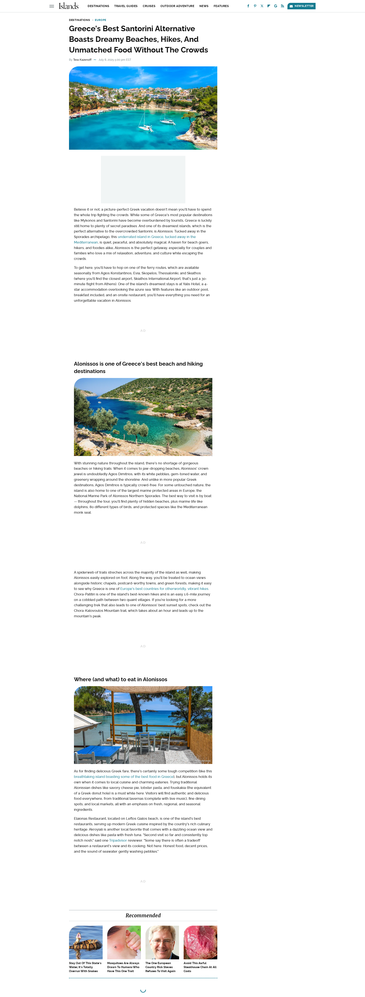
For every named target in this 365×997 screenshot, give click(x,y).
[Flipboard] (269, 7)
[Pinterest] (255, 7)
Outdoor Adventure (177, 6)
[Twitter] (262, 7)
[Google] (276, 7)
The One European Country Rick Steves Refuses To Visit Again (160, 967)
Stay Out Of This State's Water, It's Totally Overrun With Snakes (85, 967)
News (203, 6)
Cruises (149, 6)
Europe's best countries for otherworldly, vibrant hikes (164, 589)
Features (221, 6)
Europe (100, 19)
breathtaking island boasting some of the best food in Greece (123, 777)
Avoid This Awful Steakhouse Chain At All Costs (200, 967)
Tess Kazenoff (82, 59)
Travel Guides (126, 6)
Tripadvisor (118, 840)
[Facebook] (248, 7)
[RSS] (282, 7)
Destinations (98, 6)
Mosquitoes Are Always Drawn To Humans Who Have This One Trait (123, 967)
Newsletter (304, 5)
